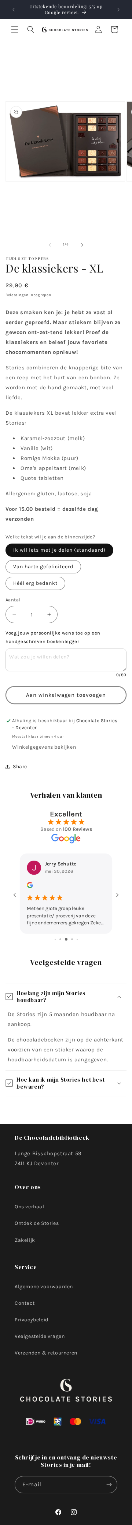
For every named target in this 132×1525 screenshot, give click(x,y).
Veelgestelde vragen (40, 1336)
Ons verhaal (29, 1207)
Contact (24, 1303)
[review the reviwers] (30, 886)
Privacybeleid (31, 1320)
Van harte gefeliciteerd (43, 566)
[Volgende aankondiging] (118, 9)
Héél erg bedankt (35, 583)
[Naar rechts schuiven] (82, 245)
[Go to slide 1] (55, 939)
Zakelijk (25, 1240)
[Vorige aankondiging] (14, 9)
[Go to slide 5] (77, 939)
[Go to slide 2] (60, 939)
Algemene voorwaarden (44, 1286)
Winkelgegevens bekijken (44, 747)
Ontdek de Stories (37, 1223)
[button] (15, 29)
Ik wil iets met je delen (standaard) (59, 550)
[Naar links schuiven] (50, 245)
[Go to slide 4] (72, 939)
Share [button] (20, 766)
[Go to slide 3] (66, 939)
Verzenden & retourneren (46, 1353)
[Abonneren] (109, 1484)
